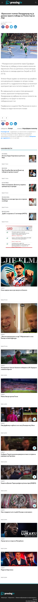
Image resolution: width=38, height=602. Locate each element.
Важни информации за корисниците (26, 597)
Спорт (11, 128)
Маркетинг (11, 597)
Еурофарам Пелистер (30, 128)
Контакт (35, 599)
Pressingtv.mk (5, 131)
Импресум (4, 597)
